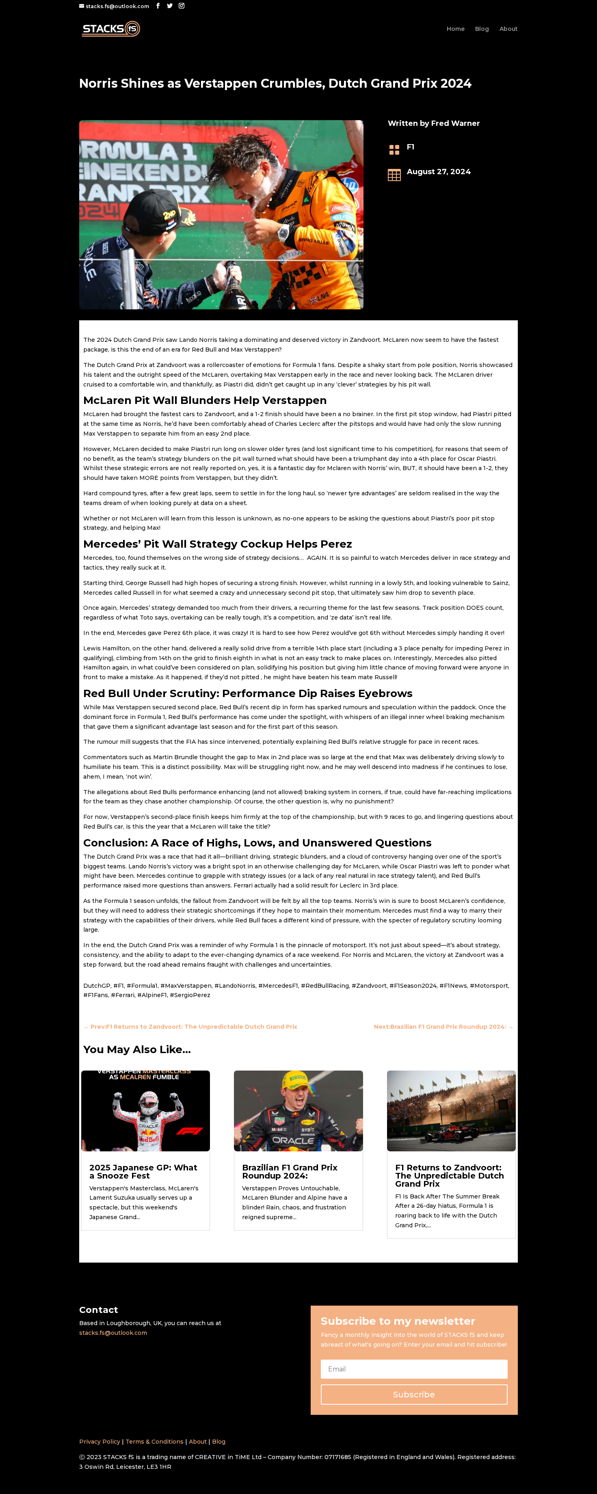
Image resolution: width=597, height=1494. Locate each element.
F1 (410, 146)
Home (456, 29)
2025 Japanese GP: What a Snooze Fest (143, 1172)
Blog (482, 29)
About (509, 29)
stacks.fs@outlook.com (113, 1332)
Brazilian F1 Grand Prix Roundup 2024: (289, 1172)
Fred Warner (455, 123)
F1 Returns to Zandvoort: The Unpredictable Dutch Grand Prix (449, 1176)
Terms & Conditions (154, 1441)
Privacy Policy (99, 1441)
